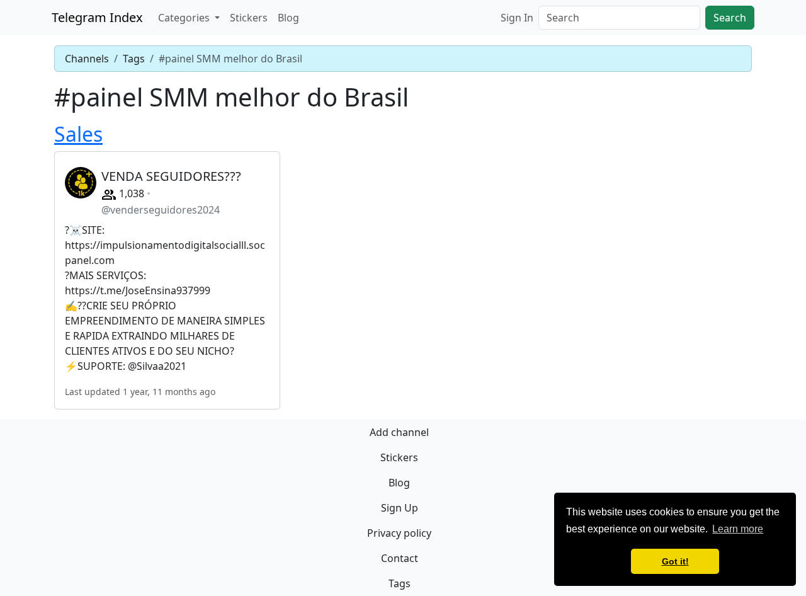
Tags (134, 59)
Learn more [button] (737, 529)
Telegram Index (97, 17)
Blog (288, 18)
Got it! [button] (675, 561)
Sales (78, 133)
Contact (399, 558)
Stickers (249, 18)
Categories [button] (185, 18)
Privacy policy (399, 533)
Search (729, 18)
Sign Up (399, 508)
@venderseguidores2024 (160, 210)
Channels (87, 59)
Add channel (399, 432)
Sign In (517, 18)
